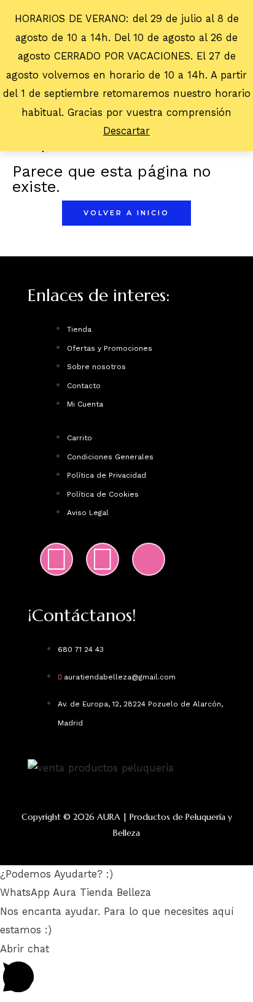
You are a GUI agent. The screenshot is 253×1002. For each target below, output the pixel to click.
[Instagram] (56, 559)
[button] (126, 874)
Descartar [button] (126, 131)
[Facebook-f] (102, 559)
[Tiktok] (148, 559)
